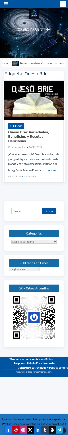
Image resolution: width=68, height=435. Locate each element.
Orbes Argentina (34, 29)
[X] (30, 430)
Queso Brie (14, 176)
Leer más (52, 170)
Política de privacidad (55, 375)
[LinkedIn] (37, 430)
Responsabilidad (24, 363)
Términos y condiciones (23, 359)
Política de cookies (44, 363)
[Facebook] (8, 430)
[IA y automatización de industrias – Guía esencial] (11, 63)
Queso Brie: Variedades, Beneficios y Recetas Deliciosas (28, 136)
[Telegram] (59, 430)
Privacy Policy (44, 359)
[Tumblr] (45, 430)
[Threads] (52, 430)
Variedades (30, 176)
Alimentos (16, 126)
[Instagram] (23, 430)
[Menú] (5, 3)
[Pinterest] (16, 430)
